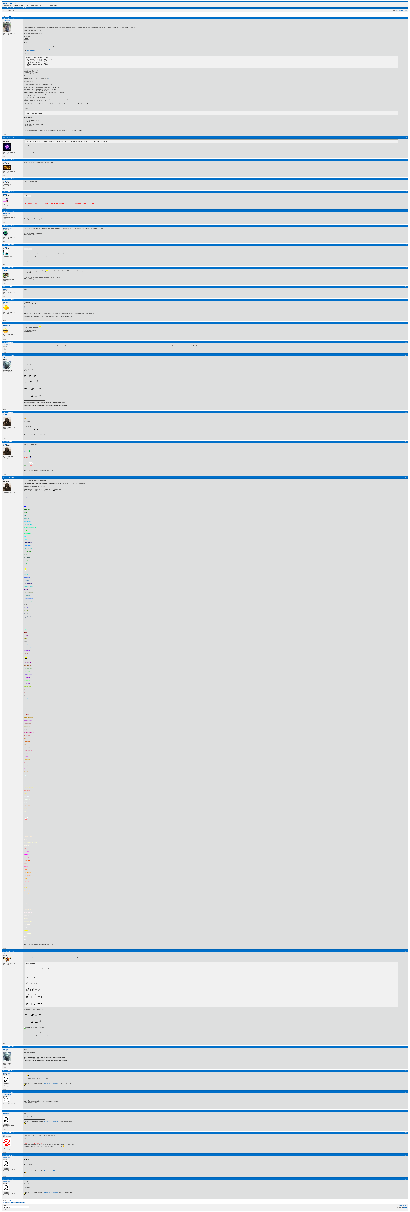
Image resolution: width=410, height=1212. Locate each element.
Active (398, 10)
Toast (4, 162)
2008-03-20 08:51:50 (8, 225)
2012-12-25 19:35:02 (8, 1070)
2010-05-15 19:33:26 (8, 477)
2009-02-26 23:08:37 (8, 286)
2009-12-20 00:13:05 (8, 342)
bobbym (5, 358)
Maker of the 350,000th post (51, 1083)
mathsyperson (7, 228)
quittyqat (5, 954)
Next (10, 16)
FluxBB (405, 1207)
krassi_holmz (7, 140)
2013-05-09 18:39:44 (8, 1111)
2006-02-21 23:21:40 (8, 18)
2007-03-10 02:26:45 (8, 192)
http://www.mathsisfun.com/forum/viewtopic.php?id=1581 (41, 49)
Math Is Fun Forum (10, 3)
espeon (5, 194)
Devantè (5, 181)
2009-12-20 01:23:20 (8, 355)
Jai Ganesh (6, 302)
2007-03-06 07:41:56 (8, 178)
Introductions (11, 14)
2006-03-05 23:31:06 (8, 137)
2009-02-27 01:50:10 (8, 299)
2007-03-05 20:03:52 (8, 159)
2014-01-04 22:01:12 (8, 1179)
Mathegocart (7, 1095)
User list (9, 8)
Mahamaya (6, 344)
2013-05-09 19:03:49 (8, 1155)
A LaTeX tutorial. (31, 50)
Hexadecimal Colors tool (69, 957)
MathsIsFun (6, 21)
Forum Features (20, 14)
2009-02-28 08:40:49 (8, 323)
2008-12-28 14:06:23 (8, 268)
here (49, 78)
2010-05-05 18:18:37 (8, 441)
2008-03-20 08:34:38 (8, 211)
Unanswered (403, 10)
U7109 (5, 247)
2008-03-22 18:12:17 (8, 244)
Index (4, 8)
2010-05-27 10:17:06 (8, 951)
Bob (4, 1135)
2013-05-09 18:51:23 (8, 1132)
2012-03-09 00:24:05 (8, 1047)
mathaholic (6, 1073)
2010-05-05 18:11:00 (8, 412)
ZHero (5, 414)
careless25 (6, 325)
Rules (14, 8)
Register (25, 8)
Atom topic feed (403, 1205)
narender (5, 289)
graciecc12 (6, 214)
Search (20, 8)
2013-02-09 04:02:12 (8, 1092)
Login (30, 8)
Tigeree (5, 270)
